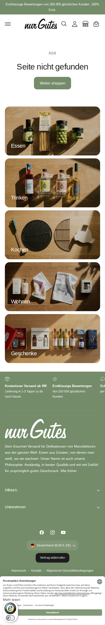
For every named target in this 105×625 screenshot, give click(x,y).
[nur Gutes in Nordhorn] (85, 23)
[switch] (10, 618)
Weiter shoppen (52, 83)
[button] (7, 23)
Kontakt (36, 570)
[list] (52, 391)
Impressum (18, 570)
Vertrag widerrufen (52, 557)
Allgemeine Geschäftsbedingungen (69, 570)
